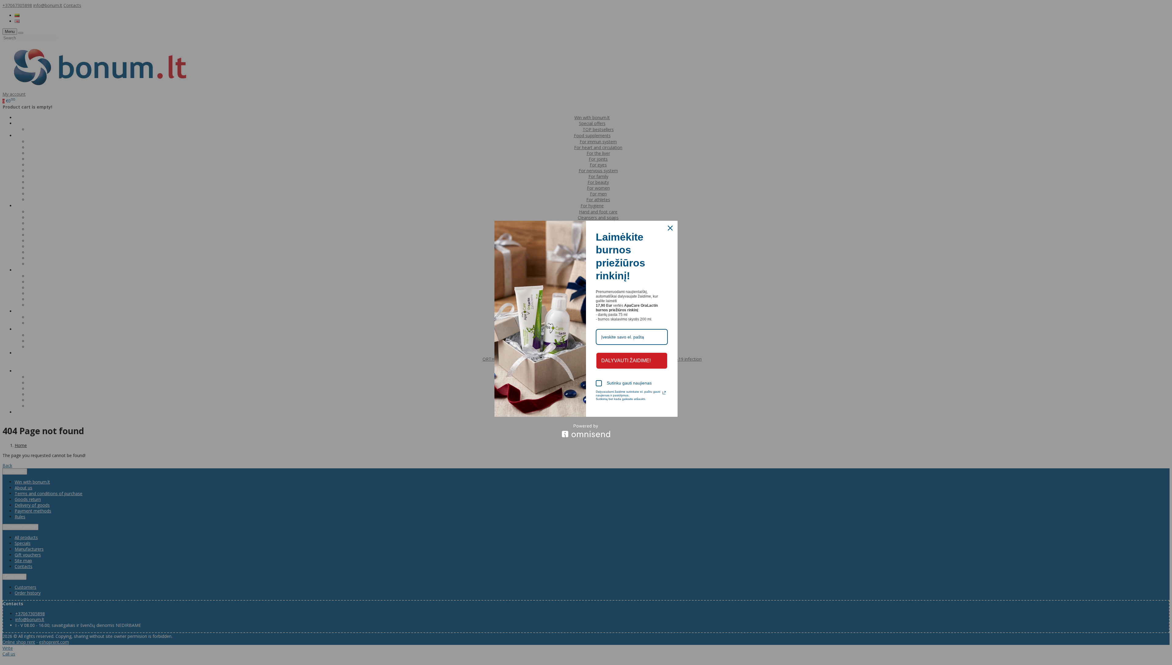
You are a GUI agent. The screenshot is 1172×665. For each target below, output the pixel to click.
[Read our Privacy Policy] (664, 392)
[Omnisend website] (586, 431)
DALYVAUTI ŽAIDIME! (626, 360)
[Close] (670, 228)
